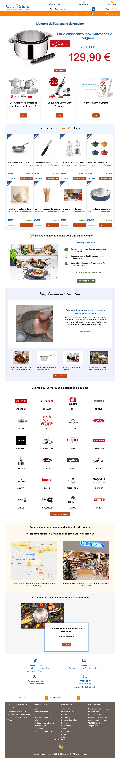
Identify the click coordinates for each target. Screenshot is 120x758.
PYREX (99, 508)
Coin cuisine (55, 14)
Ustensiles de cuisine (42, 717)
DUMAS (73, 508)
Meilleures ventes (49, 128)
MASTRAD (21, 429)
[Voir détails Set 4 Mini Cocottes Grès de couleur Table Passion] (100, 148)
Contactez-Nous (41, 712)
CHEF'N (47, 468)
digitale (42, 754)
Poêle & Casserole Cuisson (11, 14)
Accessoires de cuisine (28, 14)
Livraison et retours (68, 712)
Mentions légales (41, 726)
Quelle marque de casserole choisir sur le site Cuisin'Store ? (46, 369)
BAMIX (47, 488)
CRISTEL (21, 488)
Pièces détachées (84, 14)
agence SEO (53, 754)
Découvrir (60, 71)
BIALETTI (21, 468)
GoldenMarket (64, 754)
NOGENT (99, 488)
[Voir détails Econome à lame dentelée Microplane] (47, 148)
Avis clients (38, 729)
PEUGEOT (47, 429)
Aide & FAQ (65, 709)
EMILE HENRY (73, 488)
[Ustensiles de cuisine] (16, 9)
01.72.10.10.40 (94, 723)
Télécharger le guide (86, 281)
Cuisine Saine (113, 14)
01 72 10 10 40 (54, 3)
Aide (63, 737)
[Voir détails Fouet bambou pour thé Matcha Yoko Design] (47, 195)
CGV (36, 720)
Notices (64, 723)
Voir (23, 115)
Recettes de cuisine (69, 720)
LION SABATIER (46, 449)
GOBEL (73, 449)
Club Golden (66, 717)
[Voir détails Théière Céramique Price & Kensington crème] (20, 195)
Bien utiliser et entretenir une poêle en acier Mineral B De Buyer (21, 369)
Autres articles (60, 376)
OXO (99, 429)
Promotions (65, 731)
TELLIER (73, 429)
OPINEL (21, 508)
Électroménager (72, 14)
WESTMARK (99, 449)
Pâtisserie (40, 14)
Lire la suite (84, 331)
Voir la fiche (11, 178)
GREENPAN (47, 508)
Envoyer (66, 645)
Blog (36, 714)
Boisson (63, 14)
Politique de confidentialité (44, 723)
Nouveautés (65, 128)
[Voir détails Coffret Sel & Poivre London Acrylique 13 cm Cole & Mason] (73, 148)
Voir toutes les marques (60, 514)
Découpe (47, 14)
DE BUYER (47, 409)
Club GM (64, 714)
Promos (77, 128)
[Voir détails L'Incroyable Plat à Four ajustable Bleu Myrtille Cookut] (73, 195)
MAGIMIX (99, 409)
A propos (37, 709)
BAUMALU (99, 468)
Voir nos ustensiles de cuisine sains (86, 272)
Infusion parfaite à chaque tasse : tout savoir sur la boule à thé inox (98, 369)
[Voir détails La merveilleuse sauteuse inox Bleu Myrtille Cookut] (100, 195)
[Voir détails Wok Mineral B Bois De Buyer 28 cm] (20, 148)
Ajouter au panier (26, 178)
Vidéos (64, 729)
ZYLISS (73, 468)
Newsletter (65, 734)
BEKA (73, 409)
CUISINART (21, 449)
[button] (93, 9)
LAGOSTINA (21, 409)
